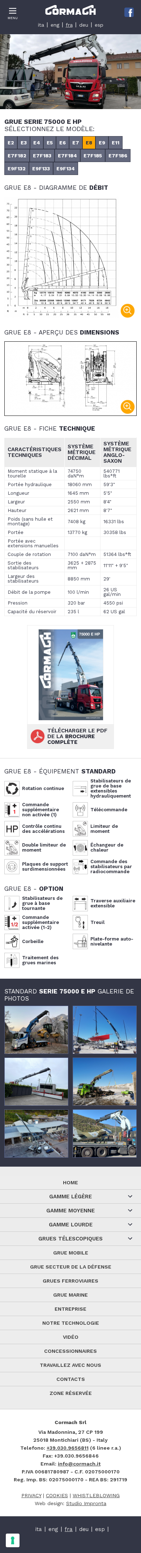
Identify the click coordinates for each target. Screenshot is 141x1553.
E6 (62, 142)
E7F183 (42, 155)
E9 (102, 142)
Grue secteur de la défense (70, 1267)
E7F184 (67, 155)
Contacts (70, 1379)
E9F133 (41, 168)
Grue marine (70, 1295)
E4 (36, 142)
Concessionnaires (70, 1351)
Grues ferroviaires (70, 1281)
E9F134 (65, 168)
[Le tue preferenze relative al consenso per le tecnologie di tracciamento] (13, 1540)
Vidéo (70, 1337)
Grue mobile (70, 1253)
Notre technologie (70, 1323)
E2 (11, 142)
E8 (89, 142)
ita (41, 25)
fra (69, 25)
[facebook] (129, 12)
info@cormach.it (79, 1464)
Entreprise (70, 1309)
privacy (31, 1495)
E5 (50, 142)
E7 (75, 142)
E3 (24, 142)
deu (83, 25)
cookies (57, 1495)
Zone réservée (71, 1393)
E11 (115, 142)
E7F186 (117, 155)
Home (70, 1182)
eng (55, 25)
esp (99, 25)
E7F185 (93, 155)
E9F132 (17, 168)
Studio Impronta (86, 1503)
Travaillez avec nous (70, 1365)
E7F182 (17, 155)
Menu (13, 18)
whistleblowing (96, 1495)
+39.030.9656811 (68, 1448)
